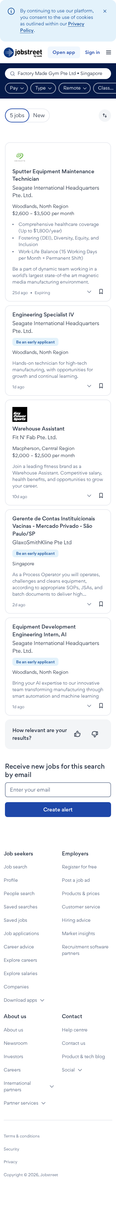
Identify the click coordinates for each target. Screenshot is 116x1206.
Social (68, 1070)
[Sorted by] (105, 115)
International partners (17, 1086)
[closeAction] (105, 11)
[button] (105, 115)
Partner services (21, 1103)
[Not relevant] (94, 734)
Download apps (20, 1000)
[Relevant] (77, 734)
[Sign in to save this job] (101, 291)
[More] (89, 292)
